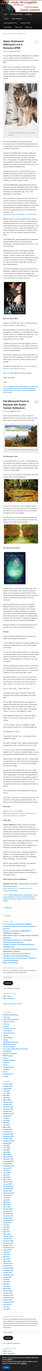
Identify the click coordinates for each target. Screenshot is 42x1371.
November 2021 (8, 1109)
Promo (5, 1058)
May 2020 (6, 1150)
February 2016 (8, 1263)
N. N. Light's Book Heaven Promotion (15, 1049)
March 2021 (7, 1127)
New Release (7, 1051)
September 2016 (8, 1247)
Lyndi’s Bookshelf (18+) (10, 23)
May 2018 (6, 1202)
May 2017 (6, 1229)
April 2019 (6, 1177)
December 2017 (8, 1213)
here (8, 373)
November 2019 (8, 1161)
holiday (11, 386)
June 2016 (6, 1254)
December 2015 (8, 1268)
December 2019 (8, 1159)
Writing (5, 1076)
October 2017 (7, 1218)
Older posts (7, 908)
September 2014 (8, 1302)
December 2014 (8, 1295)
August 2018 (7, 1195)
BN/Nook (6, 368)
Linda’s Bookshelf (16, 18)
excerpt (18, 897)
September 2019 (8, 1166)
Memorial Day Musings (11, 963)
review (5, 1065)
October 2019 (7, 1164)
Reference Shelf (25, 23)
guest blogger (7, 1038)
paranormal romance (15, 390)
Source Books (8, 27)
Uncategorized (24, 386)
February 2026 (8, 1084)
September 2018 (8, 1193)
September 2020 (8, 1141)
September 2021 (8, 1114)
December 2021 (8, 1107)
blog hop (6, 1024)
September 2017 (8, 1220)
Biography (29, 14)
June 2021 (6, 1120)
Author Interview (8, 1022)
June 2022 (6, 1093)
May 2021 (6, 1123)
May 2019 (6, 1175)
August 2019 (7, 1168)
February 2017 (8, 1236)
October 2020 (7, 1138)
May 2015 (6, 1284)
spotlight (6, 1069)
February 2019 (8, 1182)
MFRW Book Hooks (9, 1044)
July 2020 (6, 1145)
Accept (6, 1367)
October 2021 (7, 1111)
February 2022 (8, 1102)
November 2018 (8, 1188)
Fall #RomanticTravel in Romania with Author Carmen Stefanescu (16, 404)
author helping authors (16, 895)
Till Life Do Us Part (28, 899)
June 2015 (6, 1282)
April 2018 (6, 1204)
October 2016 (7, 1245)
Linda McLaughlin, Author (12, 1004)
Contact (6, 18)
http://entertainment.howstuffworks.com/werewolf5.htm (20, 214)
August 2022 (7, 1089)
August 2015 (7, 1277)
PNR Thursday (8, 1056)
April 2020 (6, 1152)
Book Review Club (9, 1028)
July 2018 (6, 1198)
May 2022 (6, 1095)
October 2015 (7, 1273)
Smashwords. (21, 368)
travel (5, 1072)
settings (24, 1363)
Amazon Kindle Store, (31, 366)
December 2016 (8, 1241)
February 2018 (8, 1209)
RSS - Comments (9, 998)
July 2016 (6, 1252)
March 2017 (7, 1234)
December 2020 (8, 1134)
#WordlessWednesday (10, 1015)
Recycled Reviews (9, 1060)
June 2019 (6, 1173)
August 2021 (7, 1116)
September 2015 (8, 1275)
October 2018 (7, 1191)
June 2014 (6, 1309)
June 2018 (6, 1200)
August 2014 (7, 1304)
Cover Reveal (7, 1031)
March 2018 (7, 1207)
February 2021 (8, 1129)
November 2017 (8, 1216)
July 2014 (6, 1307)
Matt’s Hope (18, 27)
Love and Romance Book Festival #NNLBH (17, 924)
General (5, 1035)
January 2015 (7, 1293)
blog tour (6, 1026)
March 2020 (7, 1154)
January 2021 (7, 1132)
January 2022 (7, 1104)
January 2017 (7, 1238)
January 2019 (7, 1184)
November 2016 (8, 1243)
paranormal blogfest (10, 1053)
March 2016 (7, 1261)
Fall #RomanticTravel (28, 897)
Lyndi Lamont (26, 388)
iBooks (12, 368)
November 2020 (8, 1136)
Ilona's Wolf (17, 388)
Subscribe (8, 983)
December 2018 (8, 1186)
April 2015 (6, 1286)
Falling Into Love (9, 1033)
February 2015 (8, 1291)
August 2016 (7, 1250)
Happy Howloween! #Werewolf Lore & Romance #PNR (13, 44)
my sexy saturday (9, 1047)
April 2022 (6, 1098)
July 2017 (6, 1225)
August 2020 (7, 1143)
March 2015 (7, 1288)
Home (5, 14)
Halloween (10, 388)
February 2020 (8, 1157)
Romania (19, 899)
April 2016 (6, 1259)
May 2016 (6, 1257)
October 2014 (7, 1300)
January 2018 (7, 1211)
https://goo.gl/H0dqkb (16, 811)
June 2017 (6, 1227)
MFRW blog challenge (10, 1042)
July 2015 (6, 1279)
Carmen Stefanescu (9, 897)
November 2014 (8, 1297)
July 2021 (6, 1118)
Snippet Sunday (8, 1067)
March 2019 (7, 1179)
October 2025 (7, 1086)
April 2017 (6, 1232)
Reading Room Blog (16, 14)
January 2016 (7, 1266)
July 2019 (6, 1170)
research (17, 386)
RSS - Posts (7, 996)
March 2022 (7, 1100)
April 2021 (6, 1125)
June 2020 (6, 1148)
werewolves (32, 390)
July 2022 (6, 1091)
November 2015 (8, 1270)
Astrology (6, 1017)
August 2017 (7, 1223)
